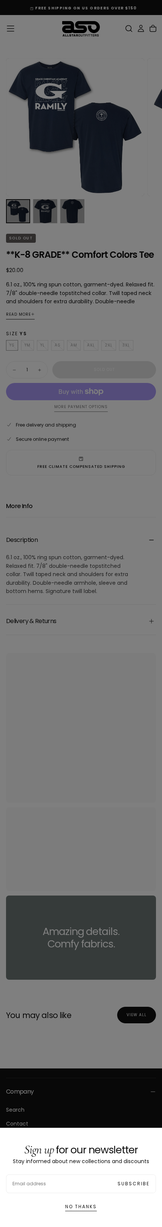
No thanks (81, 1206)
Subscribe (134, 1183)
